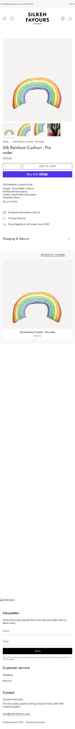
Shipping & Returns (16, 238)
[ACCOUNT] (63, 18)
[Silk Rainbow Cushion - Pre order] (37, 294)
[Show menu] (4, 18)
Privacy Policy (54, 657)
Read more (10, 201)
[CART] (70, 18)
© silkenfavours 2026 (13, 722)
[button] (12, 18)
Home (6, 141)
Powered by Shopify (35, 722)
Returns (7, 680)
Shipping (7, 674)
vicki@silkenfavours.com (17, 713)
